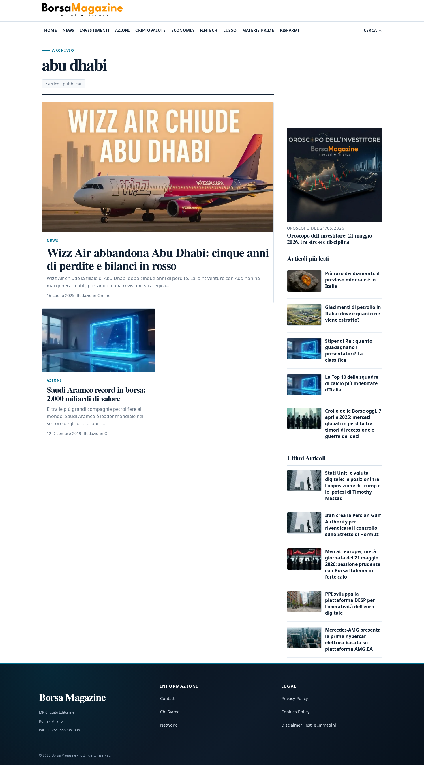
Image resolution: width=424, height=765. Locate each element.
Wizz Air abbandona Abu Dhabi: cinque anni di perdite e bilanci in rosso (158, 258)
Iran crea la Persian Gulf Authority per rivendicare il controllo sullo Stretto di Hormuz (353, 525)
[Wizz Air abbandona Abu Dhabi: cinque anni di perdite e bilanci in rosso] (157, 167)
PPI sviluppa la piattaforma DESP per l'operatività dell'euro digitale (350, 603)
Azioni (122, 30)
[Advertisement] (334, 82)
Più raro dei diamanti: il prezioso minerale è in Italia (352, 279)
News (68, 30)
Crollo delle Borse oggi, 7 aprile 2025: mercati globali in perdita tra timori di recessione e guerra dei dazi (353, 423)
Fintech (208, 30)
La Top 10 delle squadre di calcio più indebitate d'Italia (351, 383)
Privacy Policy (294, 698)
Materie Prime (258, 30)
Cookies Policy (295, 711)
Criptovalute (150, 30)
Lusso (230, 30)
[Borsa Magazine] (82, 10)
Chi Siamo (170, 711)
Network (168, 725)
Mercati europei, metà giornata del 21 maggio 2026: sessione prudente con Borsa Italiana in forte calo (352, 564)
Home (50, 30)
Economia (182, 30)
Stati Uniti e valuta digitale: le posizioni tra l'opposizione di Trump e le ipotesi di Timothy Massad (352, 485)
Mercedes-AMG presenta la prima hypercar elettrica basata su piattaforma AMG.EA (353, 639)
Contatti (168, 698)
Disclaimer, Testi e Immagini (308, 725)
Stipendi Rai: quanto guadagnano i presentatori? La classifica (348, 350)
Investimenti (94, 30)
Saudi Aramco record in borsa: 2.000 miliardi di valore (96, 394)
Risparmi (289, 30)
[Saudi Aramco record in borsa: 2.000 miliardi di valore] (98, 340)
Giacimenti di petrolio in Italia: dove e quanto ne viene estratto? (353, 313)
